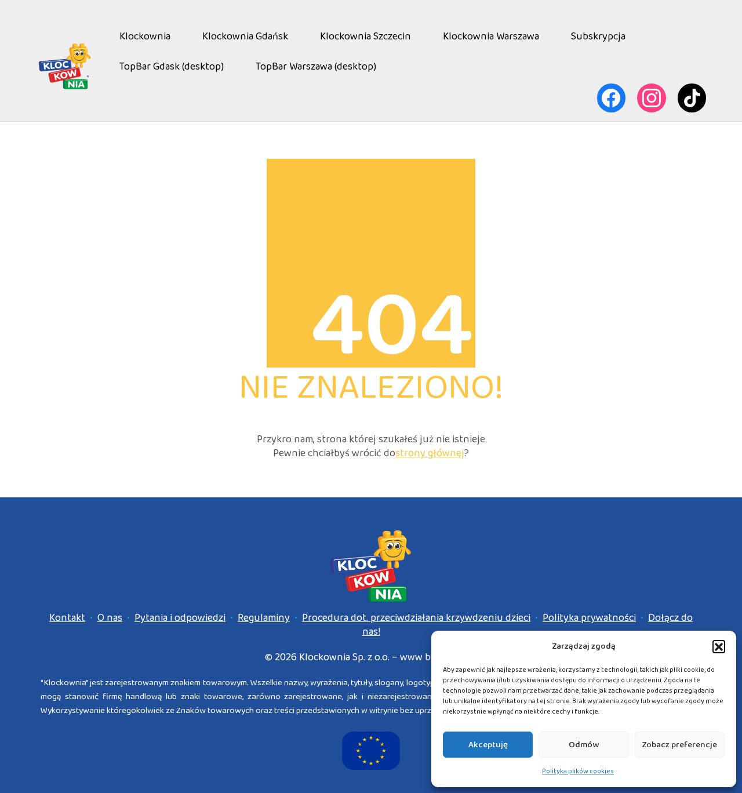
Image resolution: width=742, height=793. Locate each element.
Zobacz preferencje (679, 745)
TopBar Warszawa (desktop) (316, 67)
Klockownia (144, 36)
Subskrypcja (598, 36)
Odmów (584, 745)
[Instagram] (651, 97)
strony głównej (429, 453)
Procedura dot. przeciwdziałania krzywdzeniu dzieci (416, 618)
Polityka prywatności (589, 618)
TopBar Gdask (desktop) (171, 67)
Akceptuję (488, 745)
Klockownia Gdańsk (245, 36)
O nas (109, 618)
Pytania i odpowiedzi (179, 618)
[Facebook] (611, 97)
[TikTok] (692, 97)
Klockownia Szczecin (365, 36)
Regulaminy (264, 618)
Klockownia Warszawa (491, 36)
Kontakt (67, 618)
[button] (719, 646)
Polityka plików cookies (578, 771)
